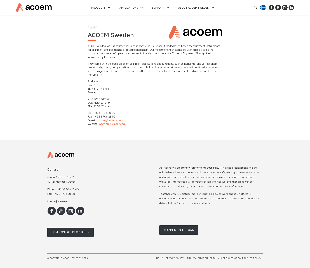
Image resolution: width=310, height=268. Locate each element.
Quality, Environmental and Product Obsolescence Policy (224, 258)
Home (159, 258)
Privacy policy (175, 258)
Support (158, 7)
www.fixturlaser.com (112, 123)
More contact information (70, 232)
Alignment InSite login (179, 229)
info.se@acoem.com (110, 120)
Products (98, 7)
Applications (128, 7)
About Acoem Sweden (193, 7)
